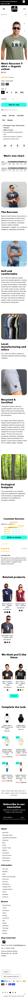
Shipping (10, 120)
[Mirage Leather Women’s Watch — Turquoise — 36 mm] (7, 741)
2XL (22, 92)
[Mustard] (22, 690)
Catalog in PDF (6, 886)
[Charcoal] (5, 612)
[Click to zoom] (24, 23)
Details (4, 115)
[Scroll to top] (24, 994)
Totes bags (5, 928)
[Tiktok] (15, 992)
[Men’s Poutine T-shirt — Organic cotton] (7, 671)
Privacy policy (6, 860)
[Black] (9, 612)
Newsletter (5, 894)
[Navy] (7, 612)
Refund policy (6, 858)
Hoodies (4, 915)
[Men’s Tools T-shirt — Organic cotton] (20, 671)
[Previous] (3, 31)
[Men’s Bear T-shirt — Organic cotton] (7, 624)
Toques (4, 923)
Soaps (4, 913)
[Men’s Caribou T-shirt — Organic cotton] (7, 592)
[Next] (24, 31)
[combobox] (14, 14)
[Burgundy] (22, 610)
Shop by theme (6, 905)
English (6, 972)
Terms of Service (7, 855)
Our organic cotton (7, 835)
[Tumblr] (7, 992)
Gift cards (5, 881)
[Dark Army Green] (19, 610)
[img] (5, 549)
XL (16, 92)
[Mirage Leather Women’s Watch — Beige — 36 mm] (21, 741)
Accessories (5, 910)
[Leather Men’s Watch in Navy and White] (7, 718)
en (23, 1)
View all (14, 696)
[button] (5, 77)
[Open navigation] (4, 9)
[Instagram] (13, 992)
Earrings (4, 933)
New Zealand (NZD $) (11, 976)
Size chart (12, 115)
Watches (4, 930)
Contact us (5, 897)
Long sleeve (5, 918)
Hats (3, 920)
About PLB (5, 832)
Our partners (5, 853)
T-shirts (4, 908)
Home (3, 791)
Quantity (3, 99)
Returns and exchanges (8, 876)
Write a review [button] (14, 537)
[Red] (9, 642)
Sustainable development (9, 837)
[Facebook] (2, 992)
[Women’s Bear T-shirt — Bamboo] (21, 592)
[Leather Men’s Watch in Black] (21, 718)
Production (5, 840)
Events (4, 845)
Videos (4, 891)
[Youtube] (10, 992)
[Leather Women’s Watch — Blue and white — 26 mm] (7, 767)
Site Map (22, 996)
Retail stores (5, 884)
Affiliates (4, 850)
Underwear (5, 925)
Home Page (10, 791)
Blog (3, 842)
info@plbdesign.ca (19, 945)
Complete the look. (14, 707)
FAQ (3, 120)
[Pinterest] (5, 992)
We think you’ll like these (14, 656)
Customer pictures (7, 889)
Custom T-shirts (6, 848)
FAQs (3, 874)
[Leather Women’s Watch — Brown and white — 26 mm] (21, 767)
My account (5, 879)
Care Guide (20, 115)
